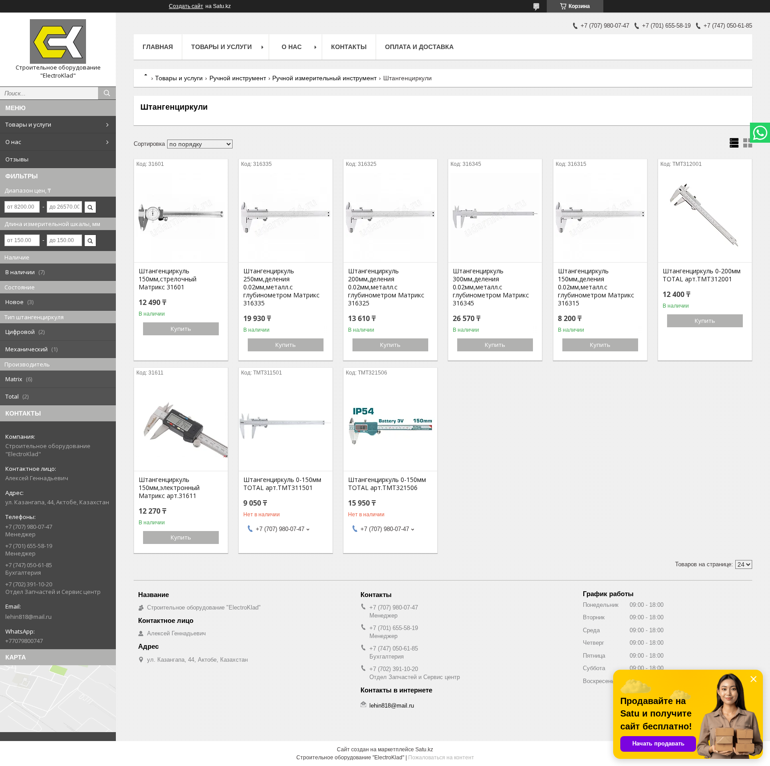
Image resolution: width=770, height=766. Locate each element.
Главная (158, 46)
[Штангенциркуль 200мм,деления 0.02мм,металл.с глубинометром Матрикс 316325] (390, 217)
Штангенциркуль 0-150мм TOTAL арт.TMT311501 (282, 484)
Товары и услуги (28, 124)
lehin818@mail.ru (28, 617)
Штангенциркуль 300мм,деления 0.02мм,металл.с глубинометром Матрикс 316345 (491, 287)
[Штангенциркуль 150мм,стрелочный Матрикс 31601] (181, 217)
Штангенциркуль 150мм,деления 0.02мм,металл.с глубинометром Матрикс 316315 (596, 287)
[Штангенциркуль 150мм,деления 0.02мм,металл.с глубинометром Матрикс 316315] (600, 217)
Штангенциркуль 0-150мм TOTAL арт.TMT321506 (387, 484)
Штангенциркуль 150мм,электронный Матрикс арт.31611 (169, 488)
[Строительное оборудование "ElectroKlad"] (58, 41)
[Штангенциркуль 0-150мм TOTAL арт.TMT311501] (285, 426)
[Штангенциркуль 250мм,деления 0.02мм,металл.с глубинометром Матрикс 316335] (285, 217)
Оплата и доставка (419, 46)
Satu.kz (424, 749)
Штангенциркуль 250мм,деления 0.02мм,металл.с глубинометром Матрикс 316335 (281, 287)
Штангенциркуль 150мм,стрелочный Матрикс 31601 (168, 279)
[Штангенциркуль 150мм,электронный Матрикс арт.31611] (181, 426)
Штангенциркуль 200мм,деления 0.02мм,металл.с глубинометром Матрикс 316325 (386, 287)
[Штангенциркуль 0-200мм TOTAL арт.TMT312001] (705, 217)
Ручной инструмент (237, 78)
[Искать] (107, 93)
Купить (181, 329)
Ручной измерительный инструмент (324, 78)
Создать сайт (186, 6)
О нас (13, 142)
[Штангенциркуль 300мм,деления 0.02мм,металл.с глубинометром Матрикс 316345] (495, 217)
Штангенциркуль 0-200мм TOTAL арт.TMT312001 (702, 275)
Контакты (349, 46)
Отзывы (17, 159)
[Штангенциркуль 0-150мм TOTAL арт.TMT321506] (390, 426)
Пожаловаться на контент (441, 757)
